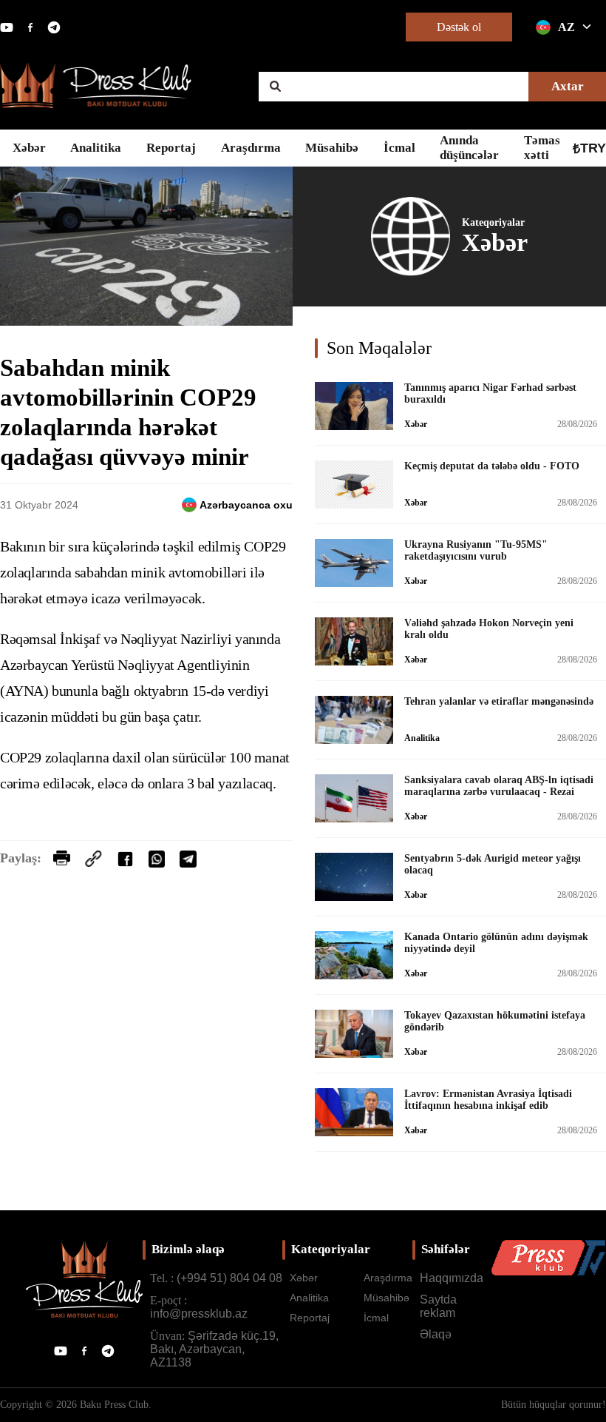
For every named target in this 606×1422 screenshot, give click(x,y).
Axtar (567, 86)
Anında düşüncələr (469, 147)
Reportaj (171, 148)
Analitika (95, 148)
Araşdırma (251, 148)
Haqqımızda (451, 1278)
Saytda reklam (438, 1306)
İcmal (399, 148)
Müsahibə (331, 148)
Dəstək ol (459, 27)
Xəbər (29, 148)
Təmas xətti (542, 147)
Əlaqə (436, 1334)
